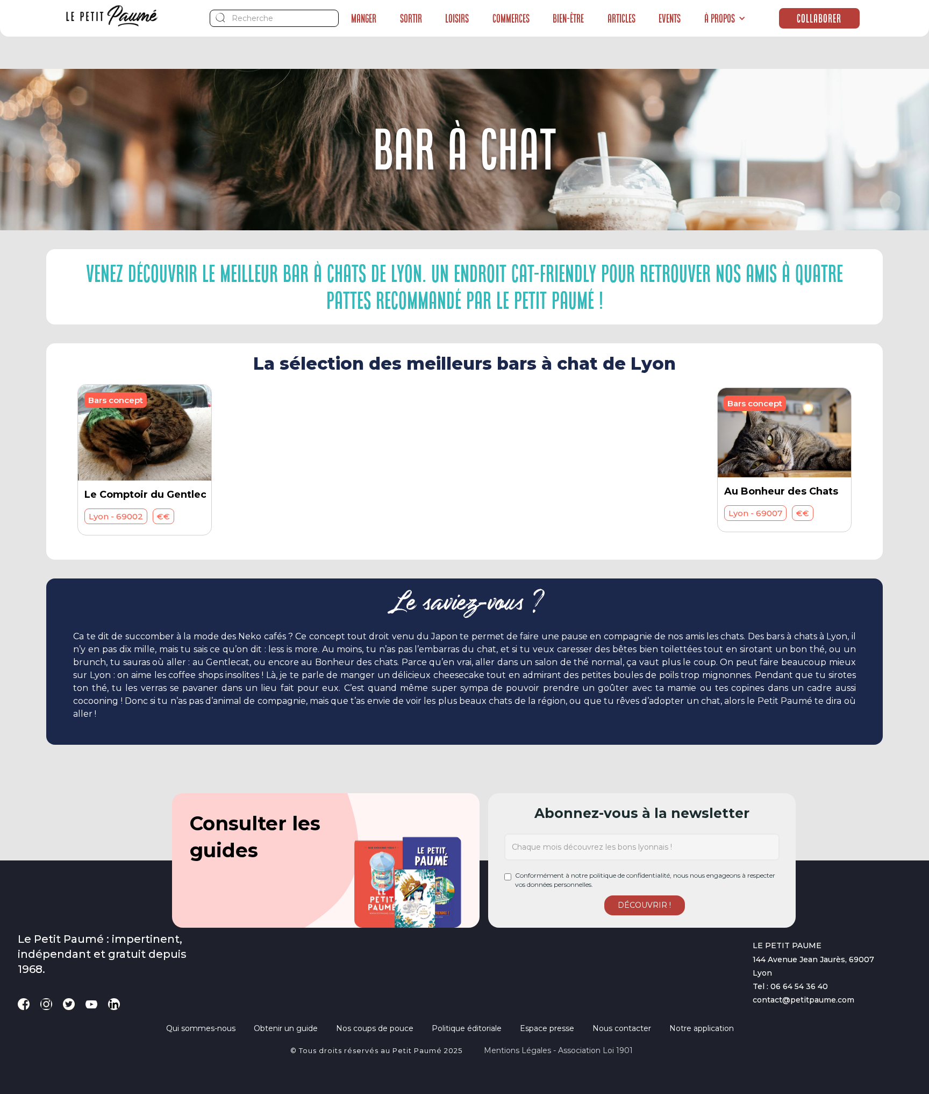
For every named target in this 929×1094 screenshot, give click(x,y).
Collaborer (819, 18)
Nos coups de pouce (374, 1028)
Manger (363, 18)
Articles (621, 18)
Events (670, 18)
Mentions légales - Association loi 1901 (558, 1050)
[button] (725, 18)
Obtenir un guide (286, 1028)
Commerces (511, 18)
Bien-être (568, 18)
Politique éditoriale (467, 1028)
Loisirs (457, 18)
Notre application (701, 1028)
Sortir (411, 18)
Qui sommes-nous (200, 1028)
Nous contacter (621, 1028)
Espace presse (547, 1028)
